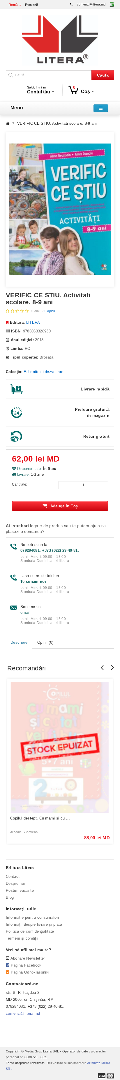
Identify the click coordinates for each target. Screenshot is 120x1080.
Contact (13, 876)
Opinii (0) (45, 642)
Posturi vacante (20, 890)
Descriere (18, 642)
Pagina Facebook (26, 965)
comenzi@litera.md (91, 4)
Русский (31, 4)
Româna (15, 4)
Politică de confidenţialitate (30, 931)
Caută (103, 75)
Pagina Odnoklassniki (30, 972)
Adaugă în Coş (62, 506)
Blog (10, 897)
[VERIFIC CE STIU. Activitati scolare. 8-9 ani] (60, 209)
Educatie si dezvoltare (43, 372)
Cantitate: (19, 484)
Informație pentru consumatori (32, 917)
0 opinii (50, 311)
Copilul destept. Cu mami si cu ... (40, 818)
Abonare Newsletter (27, 958)
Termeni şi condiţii (22, 938)
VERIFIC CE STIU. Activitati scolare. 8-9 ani (57, 123)
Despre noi (15, 883)
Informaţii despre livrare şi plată (34, 924)
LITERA (33, 322)
